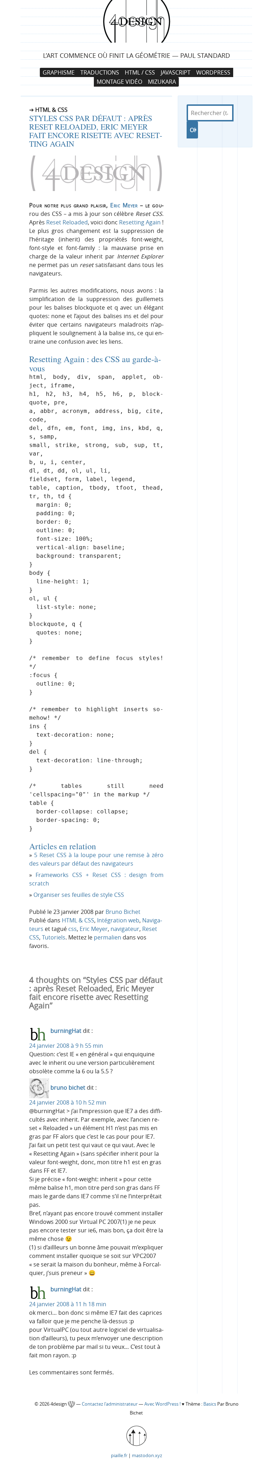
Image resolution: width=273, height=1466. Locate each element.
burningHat (65, 1031)
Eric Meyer (124, 205)
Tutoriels (53, 937)
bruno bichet (67, 1087)
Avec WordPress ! (162, 1404)
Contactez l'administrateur (110, 1404)
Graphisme (59, 72)
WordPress (213, 72)
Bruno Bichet (123, 912)
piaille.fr (119, 1455)
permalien (107, 937)
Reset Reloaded (67, 222)
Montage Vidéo (119, 82)
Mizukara (162, 82)
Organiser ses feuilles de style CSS (78, 895)
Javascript (176, 72)
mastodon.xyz (147, 1455)
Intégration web (118, 920)
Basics (209, 1404)
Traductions (99, 72)
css (72, 929)
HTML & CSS (78, 920)
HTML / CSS (140, 72)
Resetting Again (140, 222)
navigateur (125, 929)
